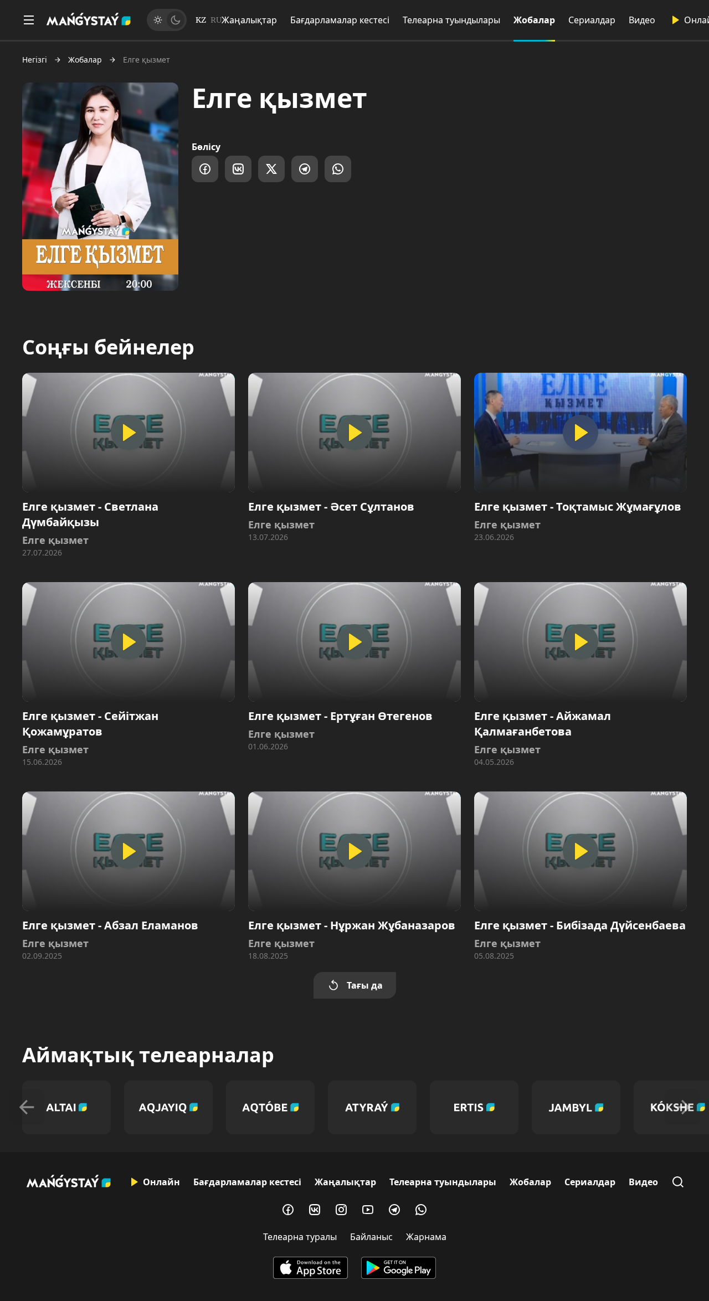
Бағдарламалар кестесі (339, 20)
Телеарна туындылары (451, 20)
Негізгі (34, 60)
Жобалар (534, 20)
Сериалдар (591, 20)
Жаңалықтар (249, 20)
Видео (642, 20)
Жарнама (426, 1237)
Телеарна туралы (300, 1237)
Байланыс (371, 1237)
